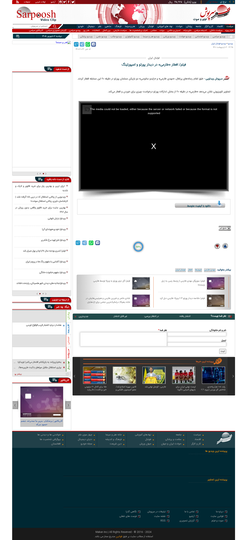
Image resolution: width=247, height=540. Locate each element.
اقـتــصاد (68, 328)
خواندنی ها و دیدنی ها (49, 435)
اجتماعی (68, 341)
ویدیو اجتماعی (202, 37)
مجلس (154, 30)
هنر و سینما (130, 26)
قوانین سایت (217, 516)
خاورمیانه (187, 30)
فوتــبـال (68, 365)
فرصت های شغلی (128, 516)
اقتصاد (220, 26)
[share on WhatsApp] (87, 44)
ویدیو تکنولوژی (132, 37)
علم (99, 26)
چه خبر (59, 307)
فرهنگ (118, 26)
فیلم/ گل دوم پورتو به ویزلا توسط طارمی (111, 281)
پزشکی (189, 26)
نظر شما (162, 330)
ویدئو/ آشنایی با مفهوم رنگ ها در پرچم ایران (46, 262)
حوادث (179, 26)
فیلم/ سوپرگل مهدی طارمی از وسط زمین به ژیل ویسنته (183, 282)
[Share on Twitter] (76, 44)
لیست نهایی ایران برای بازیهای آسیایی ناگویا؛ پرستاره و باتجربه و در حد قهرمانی (185, 388)
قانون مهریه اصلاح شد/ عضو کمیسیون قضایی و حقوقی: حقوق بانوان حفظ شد (124, 388)
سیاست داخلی (216, 30)
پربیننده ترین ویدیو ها (216, 451)
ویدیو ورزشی (169, 37)
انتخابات (96, 30)
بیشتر (19, 374)
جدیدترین (83, 316)
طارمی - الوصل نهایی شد (155, 387)
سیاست (230, 26)
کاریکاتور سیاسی (36, 30)
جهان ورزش (145, 444)
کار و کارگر (209, 26)
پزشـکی (68, 316)
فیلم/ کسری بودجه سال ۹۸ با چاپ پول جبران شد (44, 251)
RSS (163, 521)
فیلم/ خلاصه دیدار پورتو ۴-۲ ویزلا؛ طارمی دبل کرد (182, 298)
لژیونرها (198, 270)
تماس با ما (189, 512)
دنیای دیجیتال (85, 439)
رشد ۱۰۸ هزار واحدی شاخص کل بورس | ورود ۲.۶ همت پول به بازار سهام (213, 388)
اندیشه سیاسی (200, 30)
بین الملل (107, 30)
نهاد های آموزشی (165, 26)
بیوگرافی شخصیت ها (50, 439)
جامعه (198, 26)
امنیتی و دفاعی (173, 30)
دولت (162, 30)
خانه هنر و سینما (114, 435)
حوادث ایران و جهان (171, 444)
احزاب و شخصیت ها (138, 30)
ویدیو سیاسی (74, 30)
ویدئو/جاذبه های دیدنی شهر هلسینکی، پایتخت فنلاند (41, 283)
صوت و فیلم (217, 521)
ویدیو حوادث (185, 37)
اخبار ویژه (229, 30)
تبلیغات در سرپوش (156, 512)
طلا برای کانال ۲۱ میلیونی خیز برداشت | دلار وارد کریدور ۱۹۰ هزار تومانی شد (95, 388)
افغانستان (56, 444)
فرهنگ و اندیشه (113, 439)
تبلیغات (27, 2)
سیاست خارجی (120, 30)
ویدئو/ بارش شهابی (57, 218)
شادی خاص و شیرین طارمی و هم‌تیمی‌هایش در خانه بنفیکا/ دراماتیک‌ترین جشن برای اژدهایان (108, 300)
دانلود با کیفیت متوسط (199, 206)
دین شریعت (116, 444)
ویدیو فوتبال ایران (218, 43)
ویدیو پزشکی (86, 37)
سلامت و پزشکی (173, 439)
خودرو (81, 26)
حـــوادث (68, 353)
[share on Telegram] (82, 44)
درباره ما (219, 512)
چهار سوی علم (85, 435)
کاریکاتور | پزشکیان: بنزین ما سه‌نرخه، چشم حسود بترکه (42, 423)
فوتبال (151, 26)
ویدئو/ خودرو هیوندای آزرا (54, 229)
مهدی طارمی (209, 270)
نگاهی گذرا (131, 512)
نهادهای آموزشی (143, 435)
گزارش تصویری (187, 521)
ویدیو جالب (116, 37)
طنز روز (86, 30)
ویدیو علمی (101, 37)
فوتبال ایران (180, 270)
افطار (190, 270)
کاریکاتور (64, 380)
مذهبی (108, 26)
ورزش (141, 26)
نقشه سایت (160, 516)
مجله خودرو (86, 444)
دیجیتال (91, 26)
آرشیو (53, 2)
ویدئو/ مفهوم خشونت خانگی (52, 272)
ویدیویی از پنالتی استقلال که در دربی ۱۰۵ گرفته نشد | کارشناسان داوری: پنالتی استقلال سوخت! (41, 199)
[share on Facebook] (93, 44)
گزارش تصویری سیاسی (56, 30)
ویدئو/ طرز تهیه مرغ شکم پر (53, 240)
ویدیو (230, 43)
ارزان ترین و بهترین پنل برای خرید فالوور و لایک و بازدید (41, 188)
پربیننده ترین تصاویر (217, 480)
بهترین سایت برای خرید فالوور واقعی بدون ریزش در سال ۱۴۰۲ (41, 210)
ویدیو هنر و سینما (151, 37)
